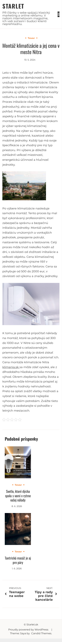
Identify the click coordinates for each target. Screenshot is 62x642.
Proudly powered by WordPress (28, 629)
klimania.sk (11, 367)
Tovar (31, 38)
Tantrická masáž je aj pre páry (18, 560)
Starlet (13, 6)
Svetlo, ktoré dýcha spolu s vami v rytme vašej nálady (18, 495)
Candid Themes (41, 633)
